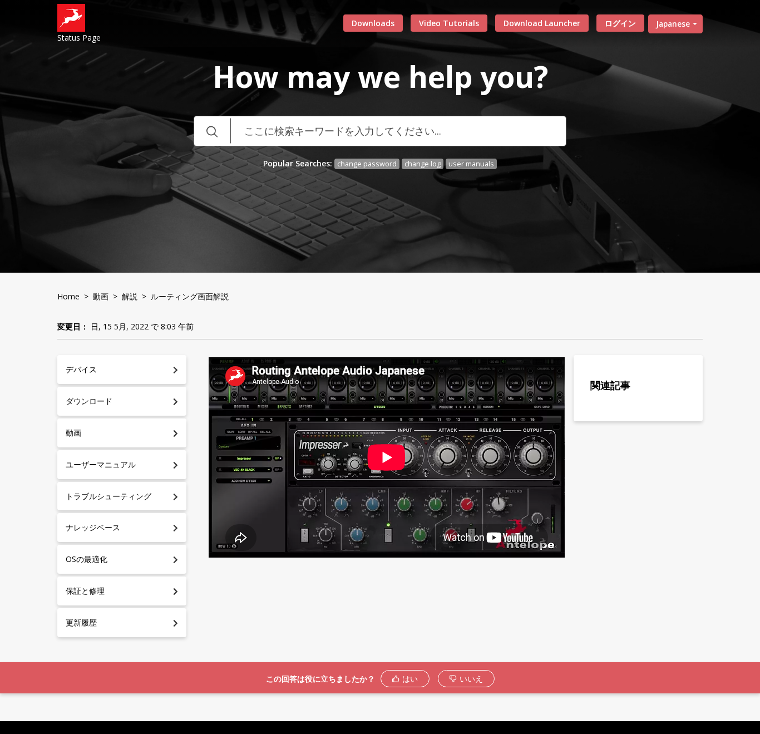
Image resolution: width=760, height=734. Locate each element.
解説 (129, 296)
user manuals (471, 164)
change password (367, 164)
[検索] (212, 131)
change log (422, 164)
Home (68, 296)
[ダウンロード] (359, 223)
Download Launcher (542, 23)
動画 (100, 296)
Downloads (373, 23)
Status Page (79, 37)
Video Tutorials (449, 23)
